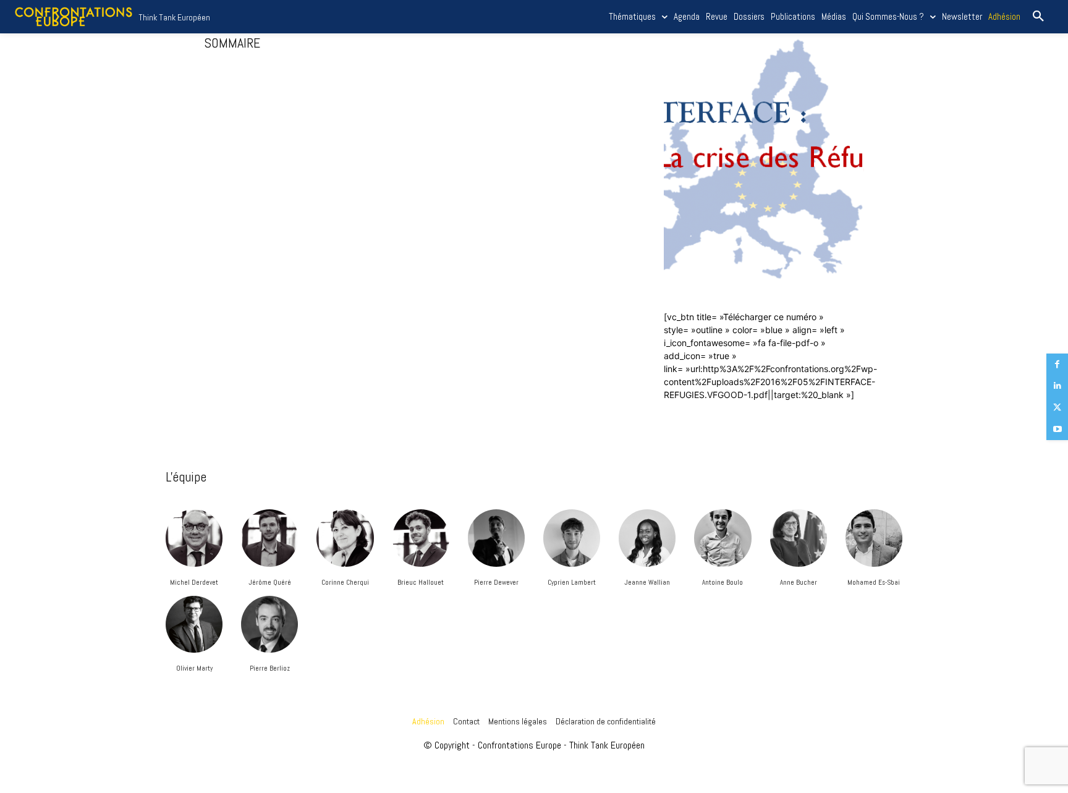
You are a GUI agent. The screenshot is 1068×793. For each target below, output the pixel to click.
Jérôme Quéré (269, 582)
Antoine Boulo (722, 582)
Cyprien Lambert (572, 582)
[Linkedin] (1057, 386)
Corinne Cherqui (345, 582)
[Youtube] (1057, 429)
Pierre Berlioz (270, 668)
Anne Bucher (798, 582)
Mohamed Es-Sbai (873, 582)
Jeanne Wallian (647, 582)
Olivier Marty (194, 668)
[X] (1057, 407)
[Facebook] (1057, 364)
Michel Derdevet (194, 582)
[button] (1038, 17)
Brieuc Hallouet (420, 582)
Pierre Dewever (496, 582)
